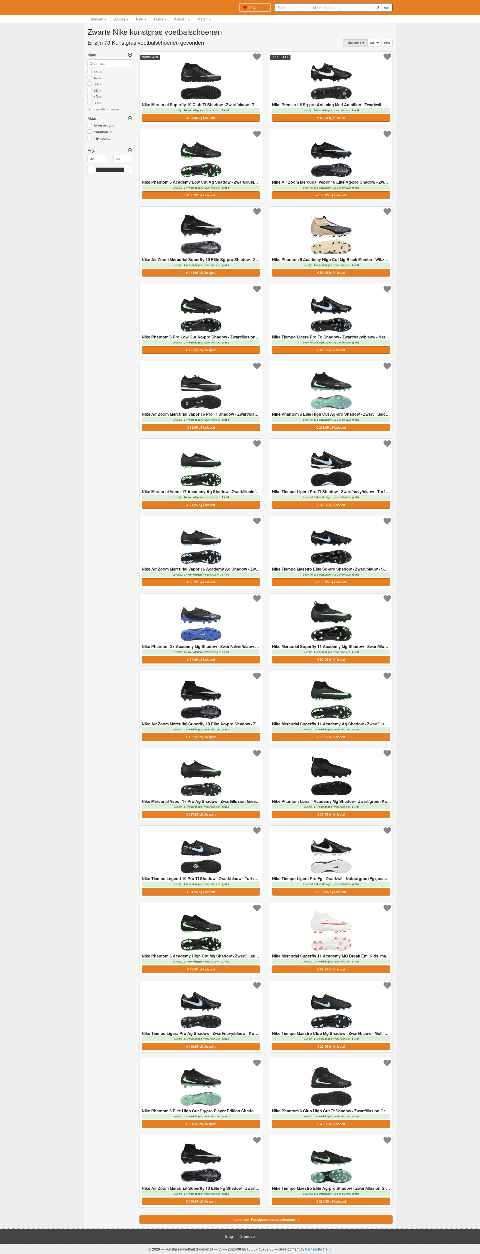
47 (97, 77)
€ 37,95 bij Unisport (201, 659)
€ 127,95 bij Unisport (201, 349)
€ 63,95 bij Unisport (331, 969)
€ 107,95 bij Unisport (331, 891)
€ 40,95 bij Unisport (201, 582)
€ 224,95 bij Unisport (331, 1201)
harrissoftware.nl (318, 1249)
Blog (229, 1236)
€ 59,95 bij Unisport (331, 117)
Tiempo (102, 138)
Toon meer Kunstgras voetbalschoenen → (266, 1219)
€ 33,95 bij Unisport (331, 814)
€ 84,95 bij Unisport (201, 891)
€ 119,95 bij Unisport (201, 1046)
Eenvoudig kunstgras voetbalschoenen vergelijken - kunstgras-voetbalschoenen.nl (119, 7)
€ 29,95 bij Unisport (331, 1046)
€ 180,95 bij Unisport (331, 195)
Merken (97, 18)
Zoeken (383, 7)
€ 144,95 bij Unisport (201, 272)
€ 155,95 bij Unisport (331, 582)
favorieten (257, 7)
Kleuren (181, 18)
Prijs (387, 42)
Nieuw (374, 42)
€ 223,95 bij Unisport (331, 427)
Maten (203, 18)
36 (97, 83)
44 (97, 71)
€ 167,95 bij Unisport (201, 736)
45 (97, 96)
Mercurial (103, 125)
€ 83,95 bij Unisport (201, 427)
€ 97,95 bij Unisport (331, 504)
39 (97, 102)
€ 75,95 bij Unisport (331, 736)
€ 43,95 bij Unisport (331, 1123)
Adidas (120, 18)
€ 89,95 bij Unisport (331, 349)
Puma (159, 18)
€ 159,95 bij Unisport (201, 1201)
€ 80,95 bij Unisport (201, 195)
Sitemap (247, 1236)
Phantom (103, 131)
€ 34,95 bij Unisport (201, 117)
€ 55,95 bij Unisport (331, 272)
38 (97, 90)
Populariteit (354, 42)
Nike (140, 18)
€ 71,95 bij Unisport (201, 504)
